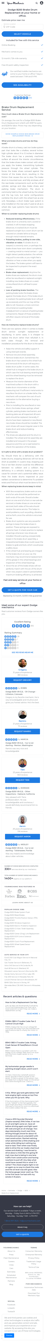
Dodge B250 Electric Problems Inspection (20, 926)
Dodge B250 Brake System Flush (17, 912)
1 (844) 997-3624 (12, 1221)
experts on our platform (23, 879)
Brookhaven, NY (31, 980)
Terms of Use (34, 1267)
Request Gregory (22, 680)
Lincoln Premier (10, 980)
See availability (22, 85)
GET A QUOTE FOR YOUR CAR (22, 590)
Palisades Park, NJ (26, 977)
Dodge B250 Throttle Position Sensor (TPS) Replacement (21, 919)
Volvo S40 (8, 965)
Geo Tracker (9, 963)
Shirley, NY (25, 983)
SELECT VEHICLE (22, 34)
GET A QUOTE (22, 1234)
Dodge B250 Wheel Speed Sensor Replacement (17, 945)
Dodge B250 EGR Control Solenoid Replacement (17, 938)
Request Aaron (22, 837)
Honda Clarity (9, 974)
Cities (11, 1265)
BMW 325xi (8, 983)
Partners (11, 1281)
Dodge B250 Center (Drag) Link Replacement (21, 934)
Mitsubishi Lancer (11, 971)
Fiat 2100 (7, 977)
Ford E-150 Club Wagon (13, 958)
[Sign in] (41, 3)
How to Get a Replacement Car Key (21, 1002)
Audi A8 (7, 968)
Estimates (11, 1272)
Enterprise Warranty (34, 1255)
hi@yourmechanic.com (30, 1221)
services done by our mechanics (24, 869)
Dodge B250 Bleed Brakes (14, 915)
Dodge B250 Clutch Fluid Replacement (19, 942)
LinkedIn (11, 1308)
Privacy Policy (33, 1258)
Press (11, 1255)
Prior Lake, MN (28, 974)
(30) (30, 98)
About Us (11, 1251)
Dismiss (9, 1335)
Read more (32, 1014)
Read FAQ (22, 1227)
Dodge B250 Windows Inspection (17, 923)
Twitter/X (11, 1312)
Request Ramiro (22, 731)
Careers (11, 1261)
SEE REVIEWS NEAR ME (22, 652)
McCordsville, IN (26, 965)
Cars (11, 1268)
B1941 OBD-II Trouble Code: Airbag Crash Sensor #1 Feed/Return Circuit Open (21, 1045)
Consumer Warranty (33, 1251)
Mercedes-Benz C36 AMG (14, 985)
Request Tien (22, 780)
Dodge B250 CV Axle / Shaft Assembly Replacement (19, 930)
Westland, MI (24, 968)
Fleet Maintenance (11, 1258)
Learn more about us (22, 902)
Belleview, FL (27, 963)
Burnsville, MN (31, 971)
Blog (11, 1284)
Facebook (11, 1305)
